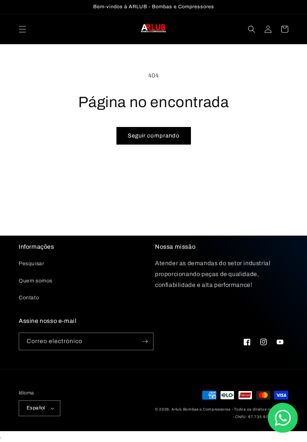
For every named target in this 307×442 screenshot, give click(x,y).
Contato (29, 297)
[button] (22, 29)
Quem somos (35, 281)
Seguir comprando (154, 136)
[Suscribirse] (145, 341)
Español (36, 408)
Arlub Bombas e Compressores (200, 409)
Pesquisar (31, 263)
